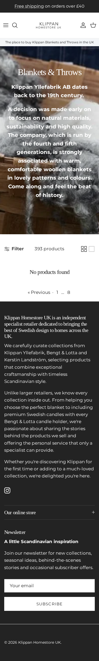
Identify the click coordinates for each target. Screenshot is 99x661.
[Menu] (6, 25)
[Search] (17, 25)
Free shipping (29, 6)
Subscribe (49, 603)
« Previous (39, 292)
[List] (91, 249)
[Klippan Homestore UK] (49, 25)
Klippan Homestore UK (39, 642)
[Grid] (84, 249)
